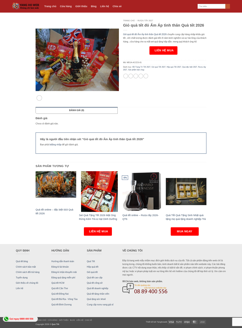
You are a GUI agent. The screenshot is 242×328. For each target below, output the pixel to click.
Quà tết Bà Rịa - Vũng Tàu (64, 299)
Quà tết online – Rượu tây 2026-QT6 (140, 217)
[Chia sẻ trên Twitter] (130, 76)
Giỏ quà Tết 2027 (159, 67)
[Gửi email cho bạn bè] (135, 76)
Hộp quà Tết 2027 (174, 67)
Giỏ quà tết (92, 272)
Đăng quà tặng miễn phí (63, 277)
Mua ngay (185, 231)
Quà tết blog (22, 261)
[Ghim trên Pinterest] (141, 76)
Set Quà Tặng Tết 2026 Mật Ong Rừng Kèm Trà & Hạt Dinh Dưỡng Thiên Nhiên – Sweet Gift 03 (98, 217)
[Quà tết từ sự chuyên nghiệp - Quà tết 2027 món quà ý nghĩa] (26, 6)
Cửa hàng (66, 6)
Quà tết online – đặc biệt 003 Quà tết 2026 (54, 211)
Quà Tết (91, 261)
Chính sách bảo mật (26, 267)
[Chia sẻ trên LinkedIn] (146, 76)
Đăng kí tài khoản (60, 267)
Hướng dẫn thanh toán (62, 261)
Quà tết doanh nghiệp (97, 288)
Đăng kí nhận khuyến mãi (64, 272)
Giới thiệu (81, 6)
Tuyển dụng (22, 277)
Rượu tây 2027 (145, 21)
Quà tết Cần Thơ (59, 288)
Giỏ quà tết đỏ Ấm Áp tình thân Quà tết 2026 (145, 34)
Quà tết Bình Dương (61, 304)
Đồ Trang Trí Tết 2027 (141, 67)
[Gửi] (227, 6)
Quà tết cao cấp (94, 277)
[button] (39, 98)
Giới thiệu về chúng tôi (27, 283)
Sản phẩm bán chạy (136, 70)
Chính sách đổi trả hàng (27, 272)
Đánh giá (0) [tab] (76, 110)
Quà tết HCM (57, 283)
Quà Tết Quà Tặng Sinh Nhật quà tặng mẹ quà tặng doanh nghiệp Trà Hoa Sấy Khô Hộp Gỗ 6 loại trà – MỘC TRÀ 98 (186, 217)
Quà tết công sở (95, 283)
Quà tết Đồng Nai (60, 294)
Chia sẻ (117, 6)
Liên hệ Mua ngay (164, 52)
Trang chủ (50, 6)
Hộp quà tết (92, 267)
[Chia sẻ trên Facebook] (125, 76)
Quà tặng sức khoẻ (96, 299)
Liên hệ (104, 6)
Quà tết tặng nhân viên (98, 294)
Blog (93, 6)
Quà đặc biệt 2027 (189, 67)
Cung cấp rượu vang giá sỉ (100, 304)
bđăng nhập (55, 144)
